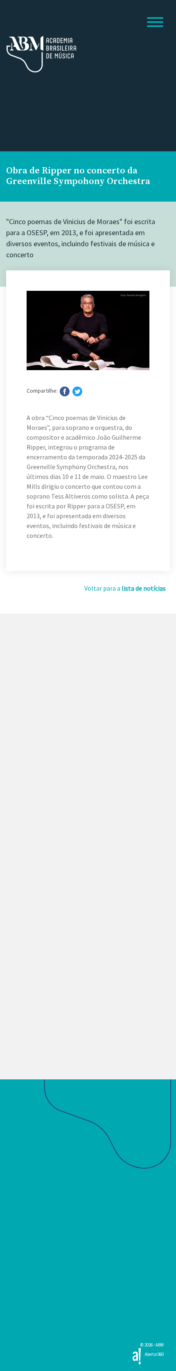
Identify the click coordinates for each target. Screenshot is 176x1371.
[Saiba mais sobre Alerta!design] (137, 1355)
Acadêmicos (26, 1202)
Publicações (26, 1247)
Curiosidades (25, 1186)
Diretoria (19, 1175)
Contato (19, 1277)
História (17, 1164)
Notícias (20, 1217)
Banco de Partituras (39, 1307)
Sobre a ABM (27, 1153)
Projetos (20, 1232)
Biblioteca (23, 1262)
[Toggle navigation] (155, 23)
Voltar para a (125, 588)
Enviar (32, 991)
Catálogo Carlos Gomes (45, 1322)
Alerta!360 (154, 1354)
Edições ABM (28, 1292)
